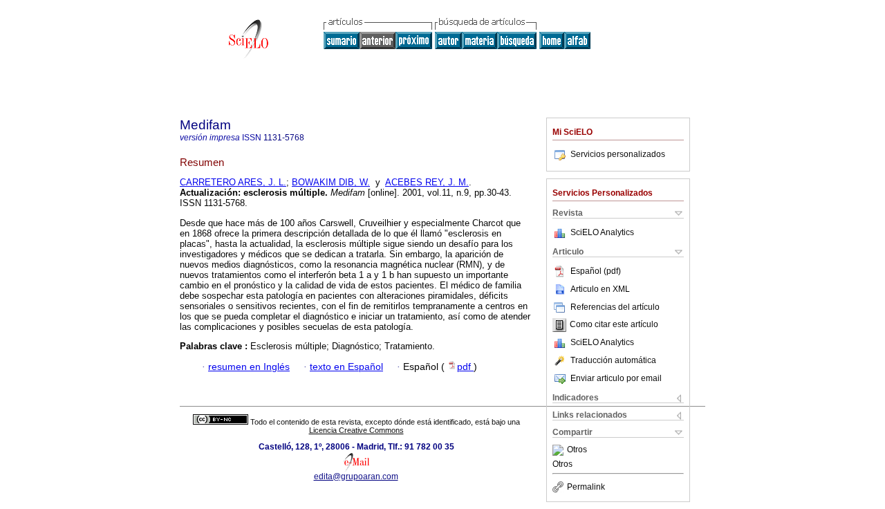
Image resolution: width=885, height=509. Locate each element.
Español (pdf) (595, 271)
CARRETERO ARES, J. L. (233, 182)
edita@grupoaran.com (356, 476)
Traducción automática (613, 360)
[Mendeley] (559, 450)
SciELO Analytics (602, 232)
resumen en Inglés (249, 367)
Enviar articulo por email (616, 378)
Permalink (586, 487)
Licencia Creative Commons (356, 430)
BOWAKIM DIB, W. (331, 182)
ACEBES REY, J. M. (427, 182)
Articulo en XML (600, 289)
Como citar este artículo (614, 325)
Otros (577, 450)
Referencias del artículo (615, 307)
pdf (465, 367)
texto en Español (346, 367)
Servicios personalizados (617, 154)
